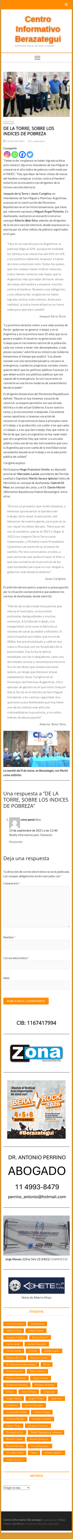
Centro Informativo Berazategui (38, 29)
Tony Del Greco (14, 1452)
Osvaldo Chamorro (38, 1425)
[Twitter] (29, 154)
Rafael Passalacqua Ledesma (46, 1432)
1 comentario (37, 141)
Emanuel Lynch (14, 1371)
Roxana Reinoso (14, 1445)
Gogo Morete (40, 1377)
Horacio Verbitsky (44, 1384)
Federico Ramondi (16, 1377)
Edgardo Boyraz (14, 1357)
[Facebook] (22, 154)
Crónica (33, 1350)
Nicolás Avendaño (41, 1418)
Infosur (10, 1391)
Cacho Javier (13, 1343)
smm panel (28, 819)
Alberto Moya (13, 1330)
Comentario (11, 883)
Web (6, 978)
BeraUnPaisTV (40, 1337)
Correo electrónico (16, 958)
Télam (34, 1452)
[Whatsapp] (14, 154)
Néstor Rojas (13, 1425)
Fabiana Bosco (37, 1371)
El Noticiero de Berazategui (21, 1364)
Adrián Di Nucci (14, 1323)
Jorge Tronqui (36, 1398)
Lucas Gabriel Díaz (16, 1412)
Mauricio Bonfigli (15, 1418)
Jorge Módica (13, 1398)
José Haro (56, 1398)
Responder (16, 841)
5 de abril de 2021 (15, 141)
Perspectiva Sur (14, 1432)
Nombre (9, 937)
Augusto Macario (15, 1337)
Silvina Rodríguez (40, 1445)
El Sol (47, 1364)
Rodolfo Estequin (39, 1439)
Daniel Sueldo (51, 1350)
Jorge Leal (49, 1391)
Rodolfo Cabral (14, 1439)
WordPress (18, 1523)
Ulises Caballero (53, 1452)
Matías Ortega (42, 1412)
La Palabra (11, 1405)
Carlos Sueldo (13, 1350)
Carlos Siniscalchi (36, 1343)
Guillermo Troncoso (17, 1384)
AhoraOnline (37, 1323)
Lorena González (34, 1405)
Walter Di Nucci (15, 1459)
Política (8, 121)
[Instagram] (7, 154)
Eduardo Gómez (39, 1357)
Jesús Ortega (28, 1391)
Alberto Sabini (36, 1330)
